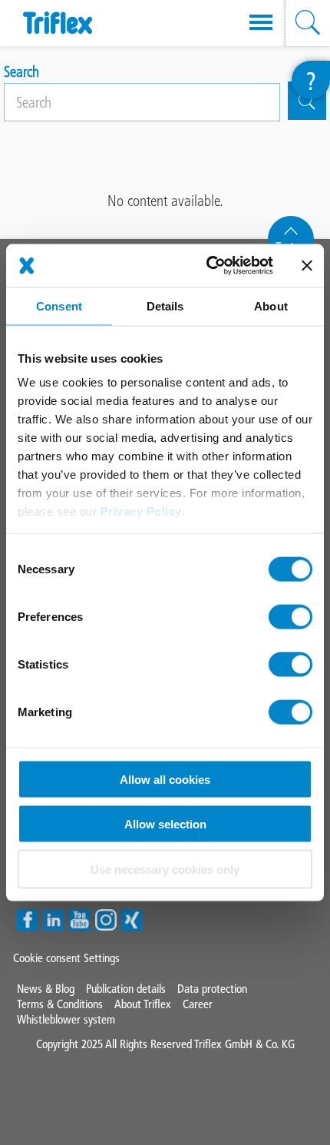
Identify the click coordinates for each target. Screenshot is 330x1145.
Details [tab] (165, 305)
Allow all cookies (165, 778)
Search (21, 71)
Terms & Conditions (60, 1004)
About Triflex (142, 1004)
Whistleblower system (66, 1019)
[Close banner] (307, 265)
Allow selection (165, 824)
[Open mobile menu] (260, 23)
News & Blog (45, 988)
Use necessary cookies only (165, 868)
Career (198, 1004)
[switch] (290, 616)
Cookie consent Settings (66, 958)
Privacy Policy (141, 511)
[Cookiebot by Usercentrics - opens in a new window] (207, 266)
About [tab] (271, 305)
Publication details (126, 988)
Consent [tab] (59, 305)
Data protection (212, 988)
